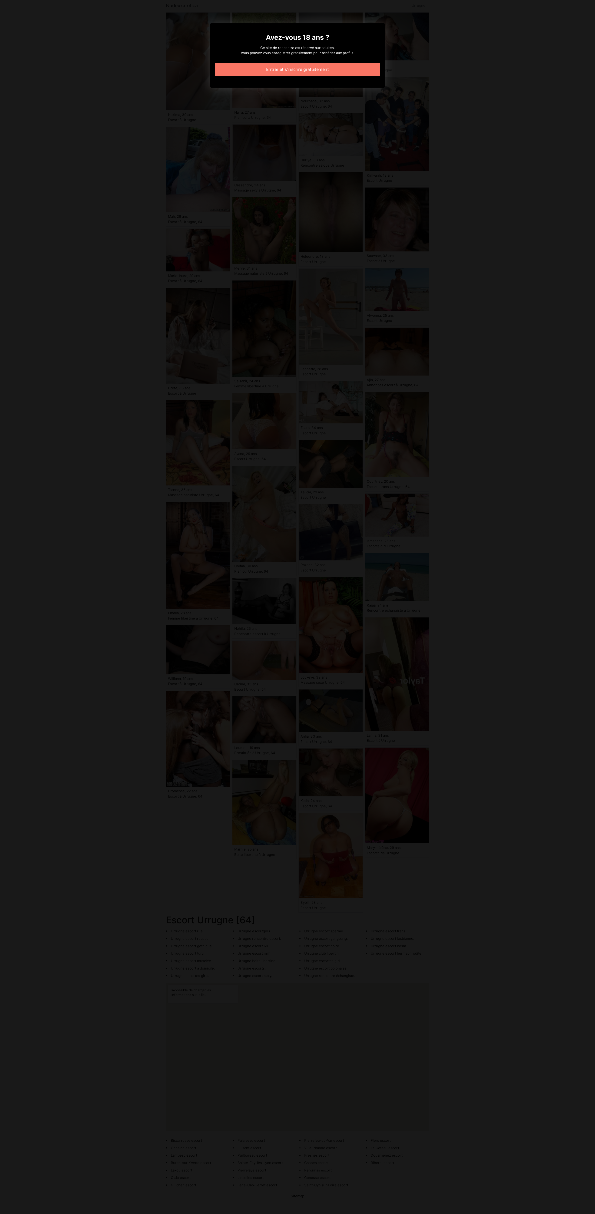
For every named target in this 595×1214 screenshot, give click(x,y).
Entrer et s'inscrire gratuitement (297, 69)
